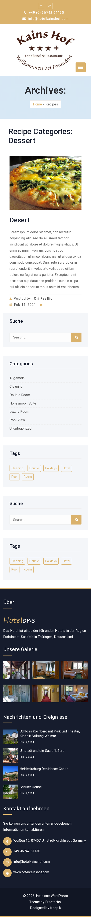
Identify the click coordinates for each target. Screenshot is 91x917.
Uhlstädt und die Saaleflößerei (42, 751)
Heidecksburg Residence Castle (44, 769)
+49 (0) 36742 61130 (46, 13)
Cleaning (16, 386)
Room (28, 476)
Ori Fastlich (44, 299)
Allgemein (17, 378)
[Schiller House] (10, 792)
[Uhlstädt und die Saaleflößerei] (10, 756)
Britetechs (53, 902)
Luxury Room (19, 412)
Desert (20, 220)
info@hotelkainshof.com (48, 19)
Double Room (20, 395)
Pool (14, 476)
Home (37, 104)
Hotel (66, 468)
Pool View (17, 420)
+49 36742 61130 (26, 851)
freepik (55, 908)
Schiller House (31, 787)
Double (34, 468)
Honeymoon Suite (23, 403)
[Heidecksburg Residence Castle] (10, 774)
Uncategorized (21, 428)
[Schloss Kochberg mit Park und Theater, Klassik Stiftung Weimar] (10, 737)
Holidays (51, 468)
